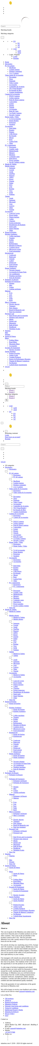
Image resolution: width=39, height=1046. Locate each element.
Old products (9, 998)
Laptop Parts (13, 141)
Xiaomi (11, 181)
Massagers (12, 323)
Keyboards (12, 136)
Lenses (11, 104)
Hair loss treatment (15, 312)
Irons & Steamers (14, 278)
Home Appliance (10, 268)
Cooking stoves (14, 247)
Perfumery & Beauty (12, 280)
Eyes (10, 293)
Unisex (11, 287)
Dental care (13, 321)
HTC (11, 185)
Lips (10, 295)
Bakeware (12, 257)
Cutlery (11, 261)
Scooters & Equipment (12, 348)
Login (15, 56)
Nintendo (12, 81)
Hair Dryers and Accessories (18, 315)
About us (8, 1000)
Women (11, 283)
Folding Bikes (13, 340)
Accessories (13, 85)
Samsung (12, 168)
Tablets (7, 196)
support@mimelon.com (27, 991)
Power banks (13, 215)
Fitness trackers (14, 217)
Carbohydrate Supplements (18, 365)
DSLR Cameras (14, 96)
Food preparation (14, 251)
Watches (8, 331)
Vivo (10, 191)
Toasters (12, 238)
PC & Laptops (9, 66)
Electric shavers (14, 304)
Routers (11, 130)
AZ (18, 47)
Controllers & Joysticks (16, 86)
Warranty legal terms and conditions (16, 1006)
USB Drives (13, 134)
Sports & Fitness (10, 336)
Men (10, 285)
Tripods (11, 107)
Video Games (13, 83)
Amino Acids (13, 355)
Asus (10, 204)
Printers (11, 132)
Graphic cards (13, 149)
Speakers (12, 124)
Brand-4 (12, 398)
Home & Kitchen (10, 232)
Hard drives (13, 158)
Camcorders (13, 102)
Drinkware (12, 262)
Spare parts (12, 227)
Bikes (7, 338)
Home (7, 62)
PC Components (10, 145)
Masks (11, 319)
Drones (11, 105)
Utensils (11, 259)
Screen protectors (14, 223)
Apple (11, 172)
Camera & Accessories (12, 94)
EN (14, 41)
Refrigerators (13, 244)
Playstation (12, 77)
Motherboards (13, 151)
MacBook (12, 68)
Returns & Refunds (11, 1002)
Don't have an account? (12, 437)
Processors (12, 147)
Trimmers (12, 306)
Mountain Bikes (14, 344)
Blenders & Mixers (15, 245)
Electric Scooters (14, 350)
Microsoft (12, 202)
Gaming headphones (16, 92)
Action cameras (14, 98)
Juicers (11, 242)
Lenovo (11, 206)
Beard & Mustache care (17, 310)
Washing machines (15, 276)
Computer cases (14, 156)
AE (18, 45)
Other (11, 143)
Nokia (11, 183)
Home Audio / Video (12, 117)
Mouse (11, 138)
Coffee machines (14, 236)
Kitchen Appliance (11, 234)
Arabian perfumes (15, 289)
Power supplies (14, 160)
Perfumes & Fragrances (12, 281)
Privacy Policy (10, 1014)
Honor (11, 179)
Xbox (11, 79)
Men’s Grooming (10, 302)
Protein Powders (14, 353)
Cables (11, 219)
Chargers (12, 221)
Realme (11, 189)
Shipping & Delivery (12, 1012)
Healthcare (12, 327)
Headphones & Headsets (17, 225)
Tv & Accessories (15, 119)
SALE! (7, 367)
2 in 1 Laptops (14, 73)
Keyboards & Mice (15, 90)
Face (10, 297)
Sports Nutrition (10, 351)
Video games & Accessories (14, 75)
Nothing (12, 194)
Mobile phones (10, 166)
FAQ (6, 1015)
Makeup (7, 291)
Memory (12, 153)
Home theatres (14, 121)
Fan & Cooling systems (17, 162)
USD (15, 49)
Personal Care (9, 314)
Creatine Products (15, 357)
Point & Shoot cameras (16, 100)
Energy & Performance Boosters (19, 359)
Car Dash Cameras (15, 113)
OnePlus (12, 174)
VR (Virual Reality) (15, 88)
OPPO (11, 177)
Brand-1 (12, 390)
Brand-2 (12, 392)
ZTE (10, 187)
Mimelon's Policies (11, 1004)
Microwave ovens (15, 249)
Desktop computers (15, 71)
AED (19, 53)
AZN (19, 51)
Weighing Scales (14, 329)
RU (18, 43)
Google (11, 170)
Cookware (12, 255)
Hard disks (12, 128)
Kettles (11, 240)
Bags (10, 139)
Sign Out (12, 608)
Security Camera (14, 115)
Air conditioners (14, 274)
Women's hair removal (16, 317)
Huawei (11, 175)
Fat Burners (13, 363)
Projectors (12, 122)
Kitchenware (9, 253)
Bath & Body (13, 325)
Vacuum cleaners (14, 270)
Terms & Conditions (11, 1008)
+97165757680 (10, 1032)
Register (16, 58)
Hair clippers (13, 308)
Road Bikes (13, 342)
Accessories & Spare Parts (17, 272)
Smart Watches (14, 228)
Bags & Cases (13, 111)
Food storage (13, 264)
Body (11, 300)
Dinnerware (13, 266)
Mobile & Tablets (10, 164)
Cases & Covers (14, 213)
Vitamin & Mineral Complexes (19, 361)
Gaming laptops (14, 69)
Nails (11, 298)
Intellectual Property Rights (14, 1010)
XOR (11, 192)
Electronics (8, 64)
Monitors (12, 155)
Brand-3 (12, 396)
